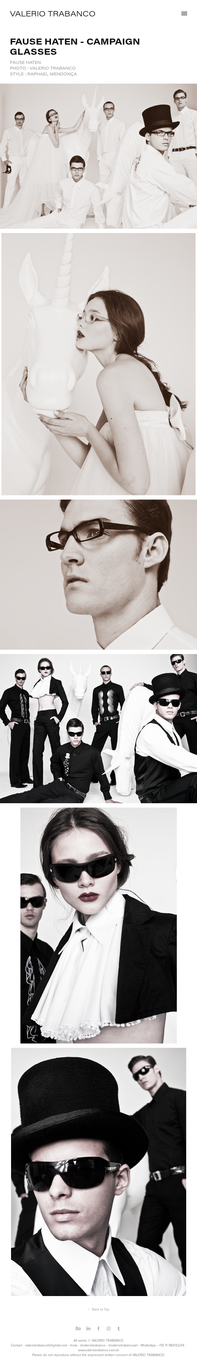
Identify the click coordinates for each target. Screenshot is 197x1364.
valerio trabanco (52, 13)
